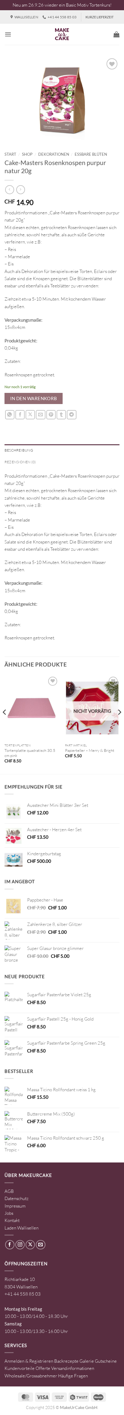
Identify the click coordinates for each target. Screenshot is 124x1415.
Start (10, 154)
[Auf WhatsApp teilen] (9, 414)
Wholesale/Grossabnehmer (31, 1376)
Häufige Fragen (73, 1376)
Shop (27, 154)
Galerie (86, 1361)
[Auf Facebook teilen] (20, 414)
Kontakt (12, 1220)
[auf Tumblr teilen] (61, 414)
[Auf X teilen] (30, 414)
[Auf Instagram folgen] (20, 1244)
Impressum (15, 1206)
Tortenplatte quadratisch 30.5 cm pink (30, 753)
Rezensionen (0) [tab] (20, 462)
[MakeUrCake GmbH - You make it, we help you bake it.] (62, 34)
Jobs (9, 1213)
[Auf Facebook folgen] (9, 1244)
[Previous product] (20, 189)
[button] (8, 34)
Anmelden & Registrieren (29, 1361)
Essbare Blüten (91, 154)
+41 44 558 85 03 (23, 1294)
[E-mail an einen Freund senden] (40, 414)
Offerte (43, 1368)
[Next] (119, 724)
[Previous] (4, 724)
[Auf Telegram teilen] (71, 414)
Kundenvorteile (20, 1368)
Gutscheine (106, 1361)
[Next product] (9, 189)
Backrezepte (66, 1361)
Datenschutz (17, 1198)
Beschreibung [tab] (19, 450)
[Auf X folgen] (30, 1244)
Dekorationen (53, 154)
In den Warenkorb (33, 398)
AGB (9, 1191)
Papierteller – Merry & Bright (89, 750)
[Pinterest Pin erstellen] (51, 414)
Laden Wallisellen (22, 1228)
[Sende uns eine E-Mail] (40, 1244)
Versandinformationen (72, 1368)
